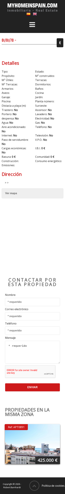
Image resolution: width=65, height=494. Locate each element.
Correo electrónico (16, 309)
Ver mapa (11, 193)
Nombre (10, 295)
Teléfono (10, 323)
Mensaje (10, 337)
